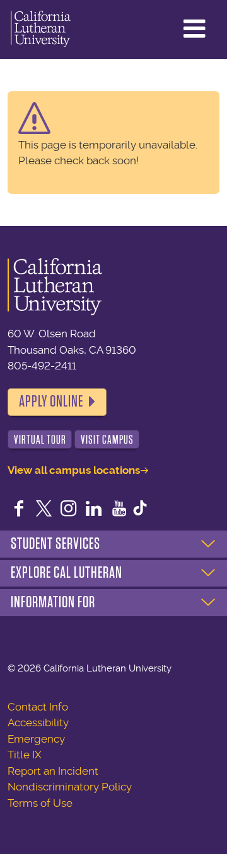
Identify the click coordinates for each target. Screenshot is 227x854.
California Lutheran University (41, 29)
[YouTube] (119, 509)
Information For (53, 602)
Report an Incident (53, 771)
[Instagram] (68, 509)
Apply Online (51, 401)
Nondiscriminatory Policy (70, 786)
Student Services (55, 544)
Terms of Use (40, 803)
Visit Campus (107, 439)
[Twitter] (44, 509)
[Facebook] (19, 509)
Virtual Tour (40, 439)
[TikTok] (140, 509)
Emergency (36, 739)
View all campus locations (74, 470)
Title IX (25, 754)
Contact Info (38, 706)
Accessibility (38, 722)
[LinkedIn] (94, 509)
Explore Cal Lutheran (66, 573)
